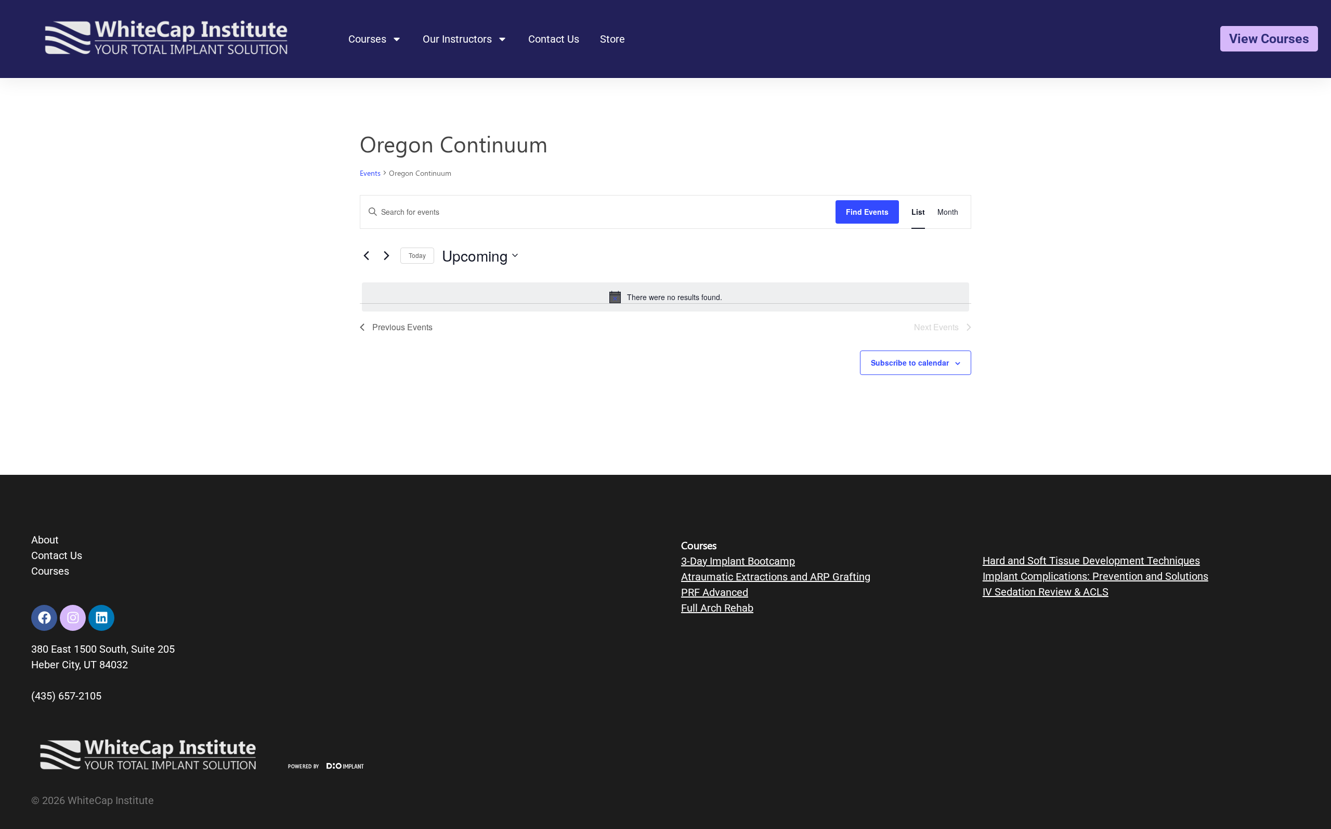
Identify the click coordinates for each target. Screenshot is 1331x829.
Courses (367, 39)
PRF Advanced (714, 592)
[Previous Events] (366, 255)
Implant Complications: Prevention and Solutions (1095, 576)
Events (370, 173)
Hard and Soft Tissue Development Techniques (1091, 560)
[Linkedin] (101, 618)
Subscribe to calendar (910, 362)
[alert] (665, 297)
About (45, 540)
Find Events (867, 211)
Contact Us (553, 39)
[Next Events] (386, 255)
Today (417, 255)
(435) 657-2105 (66, 696)
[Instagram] (73, 618)
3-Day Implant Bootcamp (738, 561)
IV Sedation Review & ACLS (1045, 592)
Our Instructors (457, 39)
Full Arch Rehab (717, 608)
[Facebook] (44, 618)
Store (612, 39)
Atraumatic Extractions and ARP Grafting (775, 577)
